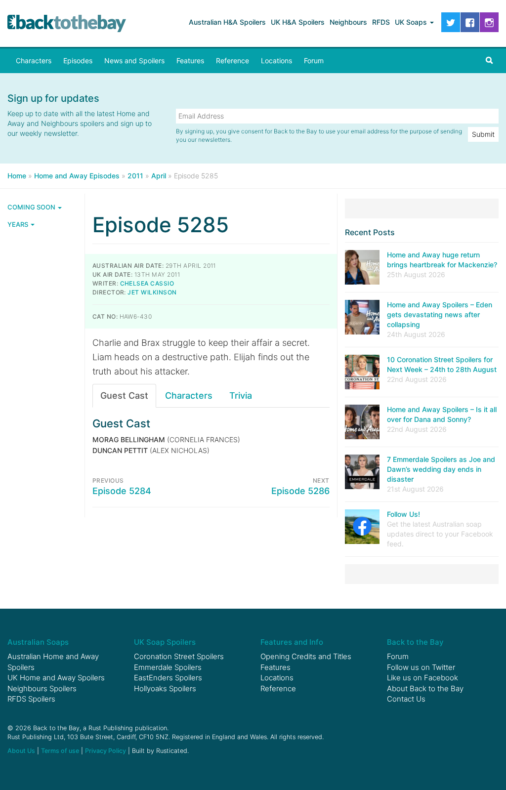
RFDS (381, 22)
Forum (314, 60)
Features (190, 60)
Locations (276, 60)
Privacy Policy (105, 750)
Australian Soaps (38, 642)
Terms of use (60, 750)
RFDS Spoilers (31, 699)
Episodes (77, 60)
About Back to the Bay (425, 688)
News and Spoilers (134, 60)
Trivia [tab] (240, 395)
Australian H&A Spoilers (227, 22)
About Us (21, 750)
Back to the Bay (66, 23)
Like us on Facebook (422, 677)
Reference (232, 60)
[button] (489, 60)
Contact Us (406, 699)
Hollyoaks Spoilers (165, 688)
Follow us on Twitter (421, 667)
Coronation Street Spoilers (179, 656)
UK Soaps (412, 22)
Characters (33, 60)
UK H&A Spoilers (298, 22)
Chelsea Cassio (147, 283)
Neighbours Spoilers (42, 688)
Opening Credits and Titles (305, 656)
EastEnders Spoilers (168, 677)
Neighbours (348, 22)
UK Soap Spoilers (165, 642)
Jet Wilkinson (151, 292)
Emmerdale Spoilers (168, 667)
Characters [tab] (188, 395)
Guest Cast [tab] (124, 395)
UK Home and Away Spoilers (56, 677)
